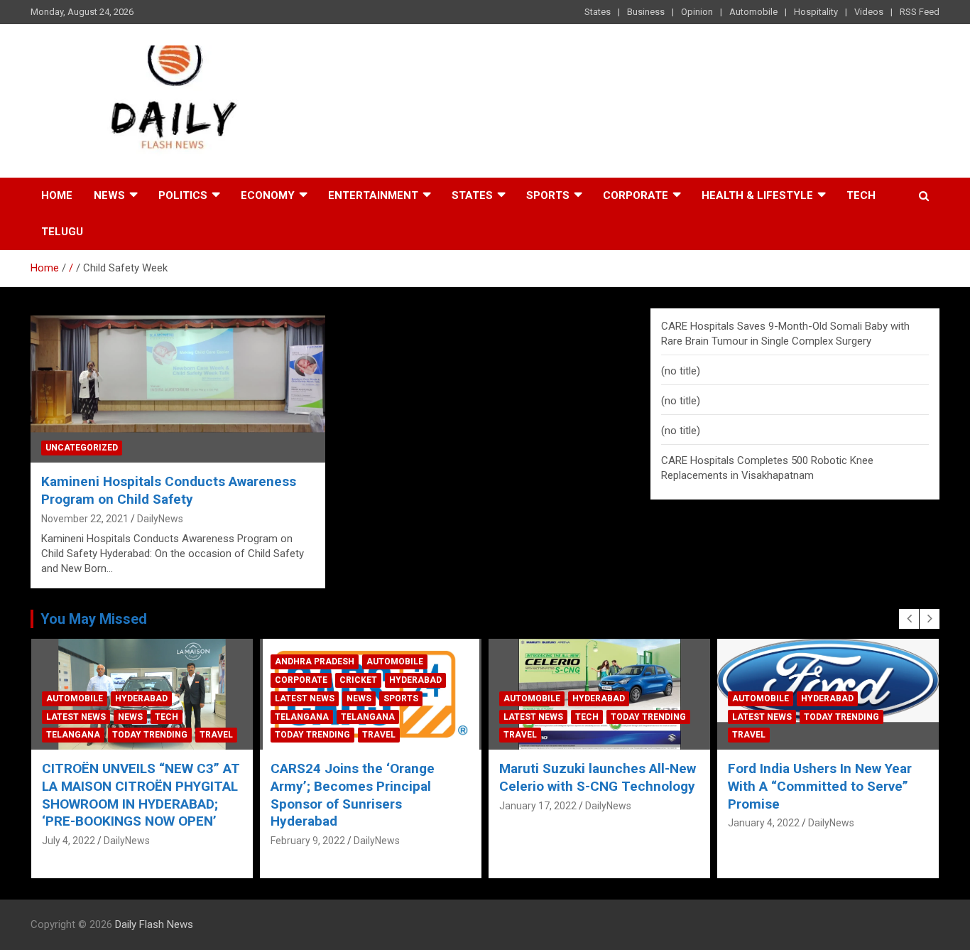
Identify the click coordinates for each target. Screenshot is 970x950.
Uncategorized (81, 448)
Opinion (697, 11)
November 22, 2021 (85, 518)
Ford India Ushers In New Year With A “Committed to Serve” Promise (820, 785)
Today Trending (149, 735)
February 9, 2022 (308, 840)
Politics (182, 195)
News (109, 195)
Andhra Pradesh (314, 661)
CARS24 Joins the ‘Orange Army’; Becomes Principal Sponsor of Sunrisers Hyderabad (353, 794)
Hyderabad (141, 698)
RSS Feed (919, 11)
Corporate (635, 195)
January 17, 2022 (538, 805)
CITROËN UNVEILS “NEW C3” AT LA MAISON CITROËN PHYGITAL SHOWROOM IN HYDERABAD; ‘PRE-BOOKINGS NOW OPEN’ (141, 794)
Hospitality (816, 11)
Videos (868, 11)
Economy (268, 195)
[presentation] (909, 619)
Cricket (358, 680)
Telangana (73, 735)
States (597, 11)
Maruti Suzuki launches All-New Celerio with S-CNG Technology (597, 777)
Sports (548, 195)
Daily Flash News (154, 924)
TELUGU (62, 231)
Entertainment (373, 195)
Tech (861, 195)
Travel (216, 735)
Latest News (76, 717)
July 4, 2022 (68, 840)
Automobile (753, 11)
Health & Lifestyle (757, 195)
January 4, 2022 (764, 822)
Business (646, 11)
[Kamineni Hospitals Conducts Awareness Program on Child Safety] (178, 389)
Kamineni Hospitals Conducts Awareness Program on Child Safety (168, 490)
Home (56, 195)
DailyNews (160, 518)
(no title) (680, 371)
